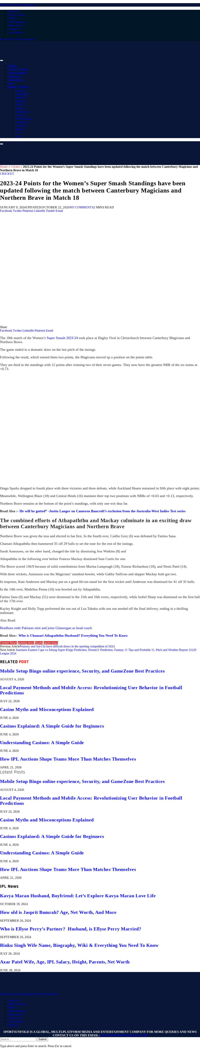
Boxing (20, 101)
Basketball (22, 94)
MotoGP (21, 97)
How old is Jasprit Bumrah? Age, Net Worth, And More (58, 912)
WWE (19, 104)
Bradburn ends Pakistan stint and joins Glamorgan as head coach (46, 628)
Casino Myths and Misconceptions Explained (47, 709)
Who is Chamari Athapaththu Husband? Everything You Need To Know (73, 635)
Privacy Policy (17, 15)
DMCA (12, 18)
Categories (17, 73)
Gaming (21, 90)
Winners (21, 125)
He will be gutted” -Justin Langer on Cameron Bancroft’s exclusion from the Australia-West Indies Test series (103, 511)
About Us (14, 11)
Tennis (20, 108)
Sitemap (13, 1025)
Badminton (22, 111)
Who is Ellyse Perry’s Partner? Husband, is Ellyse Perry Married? (70, 928)
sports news (51, 642)
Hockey (20, 115)
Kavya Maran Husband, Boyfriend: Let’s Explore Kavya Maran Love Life (78, 895)
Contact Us (15, 29)
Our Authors (15, 32)
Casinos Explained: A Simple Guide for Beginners (52, 726)
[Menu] (1, 60)
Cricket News (8, 642)
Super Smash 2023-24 (62, 338)
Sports (39, 642)
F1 (17, 132)
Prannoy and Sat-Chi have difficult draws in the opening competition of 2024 (67, 646)
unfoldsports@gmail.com (123, 1035)
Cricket (14, 76)
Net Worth (22, 122)
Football (16, 80)
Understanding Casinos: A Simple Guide (42, 742)
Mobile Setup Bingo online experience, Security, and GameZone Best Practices (82, 671)
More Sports (18, 87)
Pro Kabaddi (23, 118)
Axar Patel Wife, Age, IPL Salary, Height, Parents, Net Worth (65, 961)
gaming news (26, 642)
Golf (18, 136)
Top (11, 83)
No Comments (82, 207)
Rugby (20, 129)
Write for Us (15, 25)
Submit (42, 1039)
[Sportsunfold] (101, 59)
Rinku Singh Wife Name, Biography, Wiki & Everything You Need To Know (79, 945)
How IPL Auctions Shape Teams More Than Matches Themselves (68, 759)
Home (12, 66)
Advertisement (17, 22)
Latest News (18, 69)
